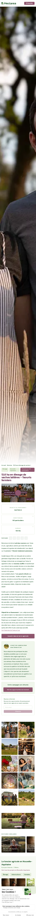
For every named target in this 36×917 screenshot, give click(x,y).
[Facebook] (10, 538)
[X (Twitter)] (14, 538)
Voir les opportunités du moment (18, 689)
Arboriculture (16, 874)
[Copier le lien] (26, 538)
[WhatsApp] (22, 538)
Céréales (27, 874)
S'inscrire (29, 3)
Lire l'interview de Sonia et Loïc (10, 630)
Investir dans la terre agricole (18, 636)
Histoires (9, 465)
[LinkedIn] (18, 538)
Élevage (5, 874)
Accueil (3, 465)
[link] (18, 821)
